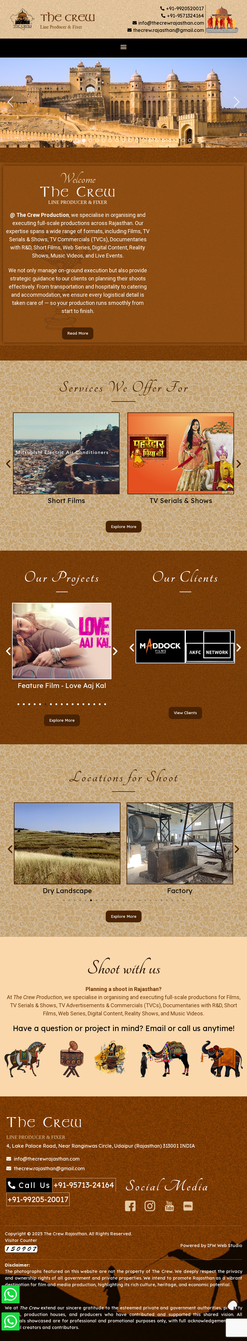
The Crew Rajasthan (65, 1233)
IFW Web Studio (224, 1245)
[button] (124, 47)
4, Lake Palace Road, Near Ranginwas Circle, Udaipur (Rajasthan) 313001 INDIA (100, 1146)
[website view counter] (21, 1251)
